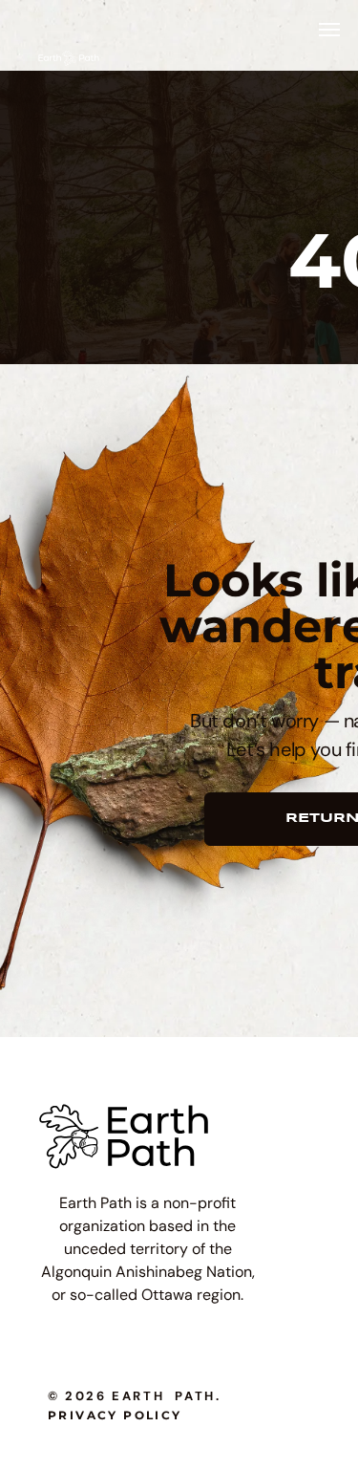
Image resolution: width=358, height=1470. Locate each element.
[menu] (329, 30)
